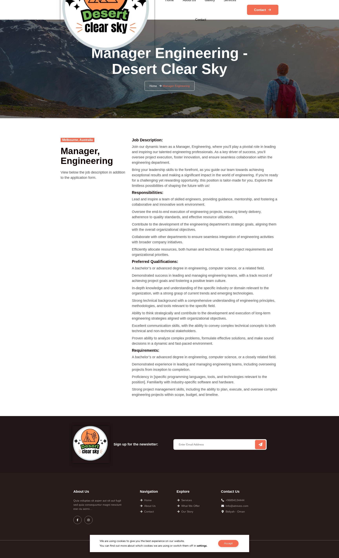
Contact (200, 19)
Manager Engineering (176, 85)
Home (153, 85)
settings (202, 546)
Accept (228, 543)
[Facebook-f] (77, 520)
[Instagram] (88, 520)
